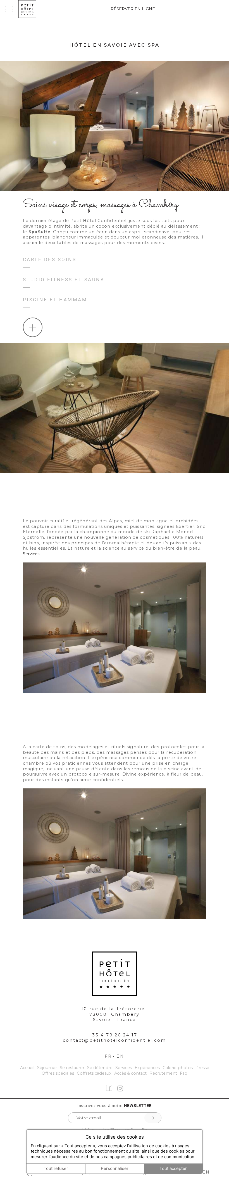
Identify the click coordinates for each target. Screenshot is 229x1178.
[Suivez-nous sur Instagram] (120, 1088)
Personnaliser (114, 1168)
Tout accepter (173, 1168)
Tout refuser (56, 1168)
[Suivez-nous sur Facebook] (109, 1088)
